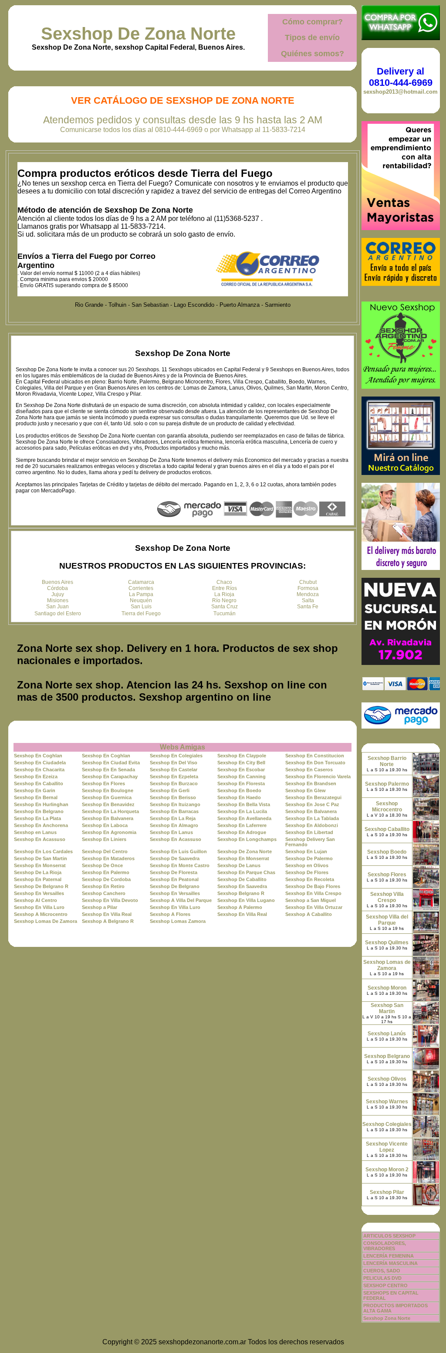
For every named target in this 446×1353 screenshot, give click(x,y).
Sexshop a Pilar (99, 907)
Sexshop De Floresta (173, 872)
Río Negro (224, 600)
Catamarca (141, 582)
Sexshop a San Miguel (310, 900)
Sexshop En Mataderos (108, 858)
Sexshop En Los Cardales (43, 851)
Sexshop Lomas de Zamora (387, 965)
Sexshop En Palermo (105, 872)
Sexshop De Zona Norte (138, 33)
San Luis (141, 607)
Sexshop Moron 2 (387, 1169)
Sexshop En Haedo (239, 797)
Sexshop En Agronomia (109, 832)
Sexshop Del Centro (105, 851)
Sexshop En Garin (34, 790)
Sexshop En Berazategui (313, 797)
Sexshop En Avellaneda (244, 818)
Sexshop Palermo (387, 784)
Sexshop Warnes (387, 1102)
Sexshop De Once (102, 865)
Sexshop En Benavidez (108, 804)
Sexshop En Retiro (103, 886)
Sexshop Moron (387, 988)
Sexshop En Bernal (35, 797)
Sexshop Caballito (387, 829)
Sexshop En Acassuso (39, 839)
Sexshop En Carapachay (110, 776)
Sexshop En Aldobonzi (311, 825)
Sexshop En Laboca (105, 825)
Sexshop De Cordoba (106, 879)
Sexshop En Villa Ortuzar (313, 907)
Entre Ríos (224, 588)
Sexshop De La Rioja (37, 872)
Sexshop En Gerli (169, 790)
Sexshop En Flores (103, 783)
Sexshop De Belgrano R (41, 886)
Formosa (307, 588)
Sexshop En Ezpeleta (174, 776)
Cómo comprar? (312, 21)
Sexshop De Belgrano (174, 886)
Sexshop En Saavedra (242, 886)
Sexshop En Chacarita (39, 769)
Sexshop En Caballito (38, 783)
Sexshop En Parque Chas (246, 872)
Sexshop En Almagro (174, 825)
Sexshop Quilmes (387, 942)
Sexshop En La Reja (173, 818)
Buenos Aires (57, 582)
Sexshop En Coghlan (38, 755)
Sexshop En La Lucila (242, 811)
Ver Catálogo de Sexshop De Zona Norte (182, 100)
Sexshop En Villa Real (107, 914)
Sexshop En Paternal (37, 879)
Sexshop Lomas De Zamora (45, 921)
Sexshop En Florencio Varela (318, 776)
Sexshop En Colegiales (176, 755)
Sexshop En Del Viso (173, 762)
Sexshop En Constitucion (314, 755)
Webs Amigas (182, 747)
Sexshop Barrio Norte (387, 761)
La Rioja (224, 594)
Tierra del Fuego (141, 613)
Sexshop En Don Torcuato (315, 762)
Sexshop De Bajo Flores (312, 886)
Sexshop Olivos (387, 1079)
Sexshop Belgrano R (240, 893)
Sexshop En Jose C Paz (312, 804)
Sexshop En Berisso (173, 797)
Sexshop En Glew (305, 790)
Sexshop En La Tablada (312, 818)
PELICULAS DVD (382, 1278)
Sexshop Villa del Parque (387, 920)
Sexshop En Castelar (173, 769)
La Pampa (141, 594)
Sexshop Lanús (387, 1034)
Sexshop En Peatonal (174, 879)
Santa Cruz (224, 607)
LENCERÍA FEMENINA (388, 1255)
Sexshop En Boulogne (107, 790)
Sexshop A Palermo (239, 907)
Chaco (224, 582)
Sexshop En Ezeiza (35, 776)
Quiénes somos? (312, 53)
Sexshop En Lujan (306, 851)
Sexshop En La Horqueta (110, 811)
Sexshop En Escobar (241, 769)
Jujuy (57, 594)
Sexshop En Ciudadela (40, 762)
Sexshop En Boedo (239, 790)
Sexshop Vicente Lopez (387, 1147)
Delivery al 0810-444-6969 (400, 77)
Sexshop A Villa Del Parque (181, 900)
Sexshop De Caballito (242, 879)
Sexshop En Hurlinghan (41, 804)
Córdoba (57, 588)
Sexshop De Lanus (238, 865)
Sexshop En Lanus (171, 832)
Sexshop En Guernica (107, 797)
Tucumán (224, 613)
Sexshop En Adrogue (241, 832)
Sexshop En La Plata (37, 818)
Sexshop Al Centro (35, 900)
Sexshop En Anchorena (41, 825)
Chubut (308, 582)
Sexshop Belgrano (387, 1056)
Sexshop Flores (387, 874)
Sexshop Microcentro (387, 806)
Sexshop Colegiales (387, 1124)
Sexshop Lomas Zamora (178, 921)
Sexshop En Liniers (104, 839)
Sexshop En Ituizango (175, 804)
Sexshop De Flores (306, 872)
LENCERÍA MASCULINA (390, 1263)
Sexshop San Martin (387, 1008)
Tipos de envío (312, 37)
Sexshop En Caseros (309, 769)
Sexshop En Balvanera (311, 811)
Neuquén (141, 600)
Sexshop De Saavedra (174, 858)
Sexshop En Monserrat (243, 858)
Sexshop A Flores (170, 914)
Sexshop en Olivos (306, 865)
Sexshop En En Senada (108, 769)
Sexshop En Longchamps (247, 839)
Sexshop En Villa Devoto (110, 900)
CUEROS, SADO (381, 1270)
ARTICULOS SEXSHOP (389, 1235)
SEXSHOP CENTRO (385, 1285)
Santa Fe (307, 607)
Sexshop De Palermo (309, 858)
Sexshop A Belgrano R (108, 921)
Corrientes (140, 588)
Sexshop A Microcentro (41, 914)
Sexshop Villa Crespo (387, 897)
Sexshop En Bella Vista (243, 804)
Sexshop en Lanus (35, 832)
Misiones (57, 600)
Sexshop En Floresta (241, 783)
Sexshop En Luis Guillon (178, 851)
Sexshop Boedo (386, 852)
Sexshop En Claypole (241, 755)
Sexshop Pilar (387, 1192)
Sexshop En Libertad (309, 832)
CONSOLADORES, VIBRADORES (384, 1246)
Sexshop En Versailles (39, 893)
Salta (308, 600)
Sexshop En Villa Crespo (313, 893)
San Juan (57, 607)
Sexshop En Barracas (174, 811)
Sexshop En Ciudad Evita (111, 762)
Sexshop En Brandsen (310, 783)
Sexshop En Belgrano (39, 811)
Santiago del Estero (57, 613)
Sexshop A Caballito (308, 914)
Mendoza (308, 594)
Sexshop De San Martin (40, 858)
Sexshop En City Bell (241, 762)
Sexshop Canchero (103, 893)
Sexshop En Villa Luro (39, 907)
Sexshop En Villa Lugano (246, 900)
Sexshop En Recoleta (309, 879)
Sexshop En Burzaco (174, 783)
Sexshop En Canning (241, 776)
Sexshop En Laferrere (242, 825)
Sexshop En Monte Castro (179, 865)
